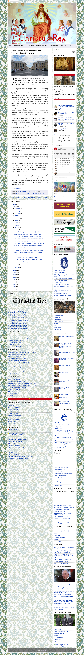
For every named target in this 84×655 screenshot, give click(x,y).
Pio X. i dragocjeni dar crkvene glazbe (62, 483)
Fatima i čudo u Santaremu (61, 285)
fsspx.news (18, 188)
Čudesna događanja (59, 470)
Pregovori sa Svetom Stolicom (16, 381)
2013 (14, 289)
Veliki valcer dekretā (20, 255)
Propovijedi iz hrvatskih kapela (62, 177)
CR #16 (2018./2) (22, 322)
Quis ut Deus (13, 430)
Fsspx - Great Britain (15, 446)
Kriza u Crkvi (71, 46)
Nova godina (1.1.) (63, 129)
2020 (14, 273)
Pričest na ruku (53, 46)
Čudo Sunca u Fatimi (59, 271)
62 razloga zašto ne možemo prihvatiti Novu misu (62, 510)
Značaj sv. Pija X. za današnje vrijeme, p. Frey (62, 428)
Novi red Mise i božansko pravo (62, 506)
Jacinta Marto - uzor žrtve (61, 294)
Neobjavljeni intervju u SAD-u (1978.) (64, 607)
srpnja (17, 220)
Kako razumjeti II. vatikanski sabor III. (64, 402)
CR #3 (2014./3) (12, 313)
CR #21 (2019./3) (12, 327)
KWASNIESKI (12, 431)
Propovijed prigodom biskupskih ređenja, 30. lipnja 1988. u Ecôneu (63, 601)
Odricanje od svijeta (13, 413)
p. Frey (56, 636)
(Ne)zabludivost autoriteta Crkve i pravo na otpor (22, 352)
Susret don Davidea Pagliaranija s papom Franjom (28, 234)
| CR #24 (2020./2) (22, 328)
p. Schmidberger (58, 638)
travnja (17, 228)
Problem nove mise (41, 46)
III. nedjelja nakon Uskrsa (61, 561)
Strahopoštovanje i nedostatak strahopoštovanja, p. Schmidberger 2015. (64, 438)
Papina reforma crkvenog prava (63, 480)
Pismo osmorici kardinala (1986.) (63, 595)
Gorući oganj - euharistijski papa (63, 474)
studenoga (18, 211)
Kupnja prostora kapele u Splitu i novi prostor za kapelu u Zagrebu (66, 106)
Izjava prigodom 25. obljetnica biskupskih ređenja (22, 385)
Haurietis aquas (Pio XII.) (15, 346)
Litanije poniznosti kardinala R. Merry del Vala (67, 352)
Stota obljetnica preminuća (61, 467)
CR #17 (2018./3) (13, 324)
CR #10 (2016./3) (22, 317)
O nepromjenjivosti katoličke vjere (63, 531)
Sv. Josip (10, 418)
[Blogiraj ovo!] (35, 191)
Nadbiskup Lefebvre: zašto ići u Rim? (66, 124)
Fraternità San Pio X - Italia (17, 433)
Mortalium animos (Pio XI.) (15, 340)
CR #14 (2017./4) (23, 320)
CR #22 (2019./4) (22, 327)
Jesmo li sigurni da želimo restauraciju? (19, 363)
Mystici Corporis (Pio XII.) (15, 342)
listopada (17, 213)
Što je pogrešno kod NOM (61, 517)
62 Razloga (63, 46)
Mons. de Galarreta (59, 634)
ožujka (17, 230)
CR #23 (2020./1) (12, 328)
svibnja (17, 225)
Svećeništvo (57, 535)
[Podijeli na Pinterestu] (39, 191)
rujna (16, 216)
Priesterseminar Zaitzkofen (17, 439)
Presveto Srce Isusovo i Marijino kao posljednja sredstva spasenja (64, 287)
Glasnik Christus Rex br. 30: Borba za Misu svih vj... (28, 253)
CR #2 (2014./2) (21, 311)
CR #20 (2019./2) (22, 325)
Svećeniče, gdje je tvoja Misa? (62, 523)
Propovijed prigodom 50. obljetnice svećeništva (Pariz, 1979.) (64, 592)
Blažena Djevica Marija (14, 416)
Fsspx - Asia (12, 444)
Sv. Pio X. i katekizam (60, 478)
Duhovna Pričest (29, 46)
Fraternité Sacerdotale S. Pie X (18, 441)
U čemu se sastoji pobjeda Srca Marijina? (62, 291)
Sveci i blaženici (12, 424)
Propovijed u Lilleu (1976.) (61, 589)
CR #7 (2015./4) (12, 316)
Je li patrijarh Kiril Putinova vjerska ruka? (26, 257)
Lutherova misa (58, 609)
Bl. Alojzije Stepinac (13, 420)
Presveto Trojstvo (59, 529)
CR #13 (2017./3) (13, 320)
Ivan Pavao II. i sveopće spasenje (17, 359)
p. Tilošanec (57, 640)
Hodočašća (11, 396)
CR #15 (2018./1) (12, 322)
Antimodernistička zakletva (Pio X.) (18, 338)
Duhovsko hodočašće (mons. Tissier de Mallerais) (64, 548)
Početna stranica (29, 197)
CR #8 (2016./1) (21, 316)
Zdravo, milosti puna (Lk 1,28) (62, 559)
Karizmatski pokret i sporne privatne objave (20, 367)
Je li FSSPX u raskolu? (14, 379)
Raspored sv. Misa (18, 46)
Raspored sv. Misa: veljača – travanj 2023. (67, 359)
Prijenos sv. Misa (60, 197)
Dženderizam (57, 323)
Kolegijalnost (57, 319)
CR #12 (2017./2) (22, 319)
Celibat (56, 539)
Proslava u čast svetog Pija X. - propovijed (62, 604)
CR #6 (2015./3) (21, 314)
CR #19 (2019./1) (12, 325)
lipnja (16, 223)
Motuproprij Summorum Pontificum (64, 508)
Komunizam (57, 330)
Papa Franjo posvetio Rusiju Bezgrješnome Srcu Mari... (29, 239)
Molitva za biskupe (64, 366)
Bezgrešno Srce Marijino (61, 563)
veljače (17, 265)
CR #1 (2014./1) (12, 311)
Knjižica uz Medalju (59, 273)
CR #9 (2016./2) (12, 317)
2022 (14, 207)
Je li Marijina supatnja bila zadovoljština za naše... (28, 237)
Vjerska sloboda (58, 315)
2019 (14, 275)
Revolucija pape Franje (14, 357)
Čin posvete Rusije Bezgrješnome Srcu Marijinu (27, 241)
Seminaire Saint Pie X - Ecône (18, 448)
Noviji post (15, 197)
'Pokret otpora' (12, 369)
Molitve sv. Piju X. (59, 485)
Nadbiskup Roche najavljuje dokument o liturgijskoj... (29, 243)
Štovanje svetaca (58, 541)
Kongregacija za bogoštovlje (24, 194)
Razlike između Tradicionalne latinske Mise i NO (62, 514)
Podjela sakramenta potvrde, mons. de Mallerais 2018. (64, 446)
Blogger (44, 650)
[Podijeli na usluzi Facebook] (38, 191)
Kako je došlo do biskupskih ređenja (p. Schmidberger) (23, 383)
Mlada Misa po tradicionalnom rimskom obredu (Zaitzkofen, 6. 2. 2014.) (63, 555)
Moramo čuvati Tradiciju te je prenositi (25, 262)
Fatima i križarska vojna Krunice (63, 278)
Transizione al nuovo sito (16, 435)
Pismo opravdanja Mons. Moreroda (17, 387)
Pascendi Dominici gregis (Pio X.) (17, 336)
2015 (14, 284)
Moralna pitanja (58, 321)
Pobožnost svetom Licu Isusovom (66, 388)
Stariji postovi (43, 197)
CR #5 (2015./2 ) (12, 314)
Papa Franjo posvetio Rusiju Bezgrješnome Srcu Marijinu (66, 118)
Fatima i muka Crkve (59, 283)
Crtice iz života (58, 472)
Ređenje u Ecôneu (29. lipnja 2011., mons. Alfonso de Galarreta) (63, 551)
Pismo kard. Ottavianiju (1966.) (62, 585)
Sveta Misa (11, 405)
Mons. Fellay (57, 629)
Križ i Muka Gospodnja (14, 407)
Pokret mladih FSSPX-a (14, 392)
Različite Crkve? (63, 373)
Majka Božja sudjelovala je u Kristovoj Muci (26, 232)
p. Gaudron (57, 642)
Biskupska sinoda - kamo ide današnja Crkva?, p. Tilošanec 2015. (64, 431)
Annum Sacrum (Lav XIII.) (15, 334)
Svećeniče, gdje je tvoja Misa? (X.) (65, 381)
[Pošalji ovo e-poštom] (34, 191)
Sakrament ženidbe (59, 537)
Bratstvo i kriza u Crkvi (14, 390)
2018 (14, 277)
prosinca (17, 209)
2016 (14, 282)
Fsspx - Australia (14, 454)
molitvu (68, 139)
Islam (55, 326)
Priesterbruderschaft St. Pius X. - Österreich (22, 457)
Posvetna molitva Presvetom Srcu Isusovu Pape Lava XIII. (66, 396)
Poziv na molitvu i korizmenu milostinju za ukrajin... (29, 248)
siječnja (17, 267)
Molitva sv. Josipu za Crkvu (66, 336)
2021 (14, 270)
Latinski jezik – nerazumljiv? (62, 519)
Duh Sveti (10, 411)
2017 (14, 280)
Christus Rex (56, 177)
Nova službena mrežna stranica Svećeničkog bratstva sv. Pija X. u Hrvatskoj (65, 345)
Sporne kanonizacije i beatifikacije (17, 361)
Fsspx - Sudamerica (15, 450)
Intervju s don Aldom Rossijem (62, 296)
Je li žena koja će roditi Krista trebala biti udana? (28, 260)
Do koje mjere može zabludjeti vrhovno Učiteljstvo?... (23, 371)
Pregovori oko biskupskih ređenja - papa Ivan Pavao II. (63, 597)
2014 (14, 287)
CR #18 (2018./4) (22, 324)
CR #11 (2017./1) (13, 319)
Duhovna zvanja (12, 394)
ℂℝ (10, 46)
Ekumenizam (57, 317)
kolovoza (17, 218)
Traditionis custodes (38, 194)
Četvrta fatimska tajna (60, 280)
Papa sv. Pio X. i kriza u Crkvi (62, 425)
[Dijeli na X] (37, 191)
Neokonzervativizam (14, 365)
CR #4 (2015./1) (22, 313)
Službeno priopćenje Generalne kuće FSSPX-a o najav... (29, 246)
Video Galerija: (30, 399)
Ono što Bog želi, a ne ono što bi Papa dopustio (66, 113)
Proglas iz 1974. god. (59, 587)
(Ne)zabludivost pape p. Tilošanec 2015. (63, 435)
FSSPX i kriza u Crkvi (59, 423)
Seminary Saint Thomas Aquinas (18, 459)
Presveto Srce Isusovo (14, 409)
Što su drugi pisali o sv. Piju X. (62, 476)
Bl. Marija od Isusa (13, 422)
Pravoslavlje (57, 328)
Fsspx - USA (12, 452)
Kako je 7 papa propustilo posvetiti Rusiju (64, 275)
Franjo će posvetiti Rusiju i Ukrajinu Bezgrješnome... (29, 250)
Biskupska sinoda (12, 373)
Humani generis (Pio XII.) (15, 344)
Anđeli (55, 533)
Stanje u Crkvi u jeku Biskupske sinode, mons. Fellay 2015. (62, 443)
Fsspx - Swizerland (14, 437)
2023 (14, 204)
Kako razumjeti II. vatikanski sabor (17, 354)
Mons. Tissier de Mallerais (61, 631)
